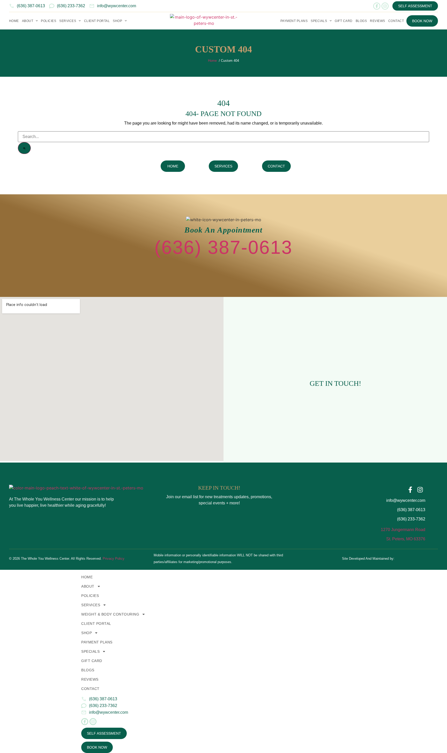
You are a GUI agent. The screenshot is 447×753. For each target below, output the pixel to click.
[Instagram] (385, 6)
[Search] (24, 148)
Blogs (361, 21)
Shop (86, 633)
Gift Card (344, 21)
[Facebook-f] (376, 6)
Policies (48, 21)
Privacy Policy (113, 558)
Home (14, 21)
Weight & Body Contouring (110, 614)
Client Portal (97, 21)
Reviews (377, 21)
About (27, 21)
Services (67, 21)
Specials (90, 651)
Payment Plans (294, 21)
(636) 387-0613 (223, 247)
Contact (396, 21)
